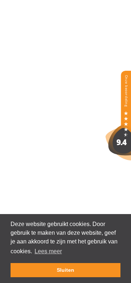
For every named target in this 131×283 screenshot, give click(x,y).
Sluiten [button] (65, 270)
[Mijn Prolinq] (118, 158)
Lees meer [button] (48, 251)
